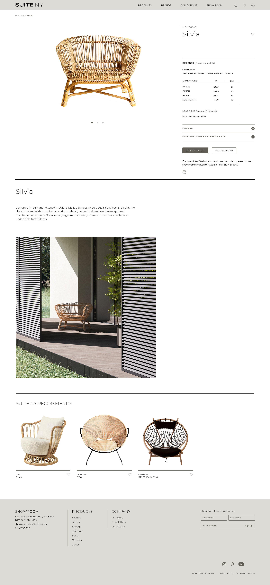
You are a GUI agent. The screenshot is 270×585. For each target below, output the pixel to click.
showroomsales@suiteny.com (199, 164)
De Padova (189, 27)
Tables (76, 522)
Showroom (214, 5)
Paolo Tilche (202, 63)
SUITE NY (209, 573)
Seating (76, 517)
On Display (118, 526)
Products (145, 5)
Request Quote (195, 150)
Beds (75, 535)
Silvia (29, 15)
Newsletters (119, 522)
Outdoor (77, 540)
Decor (75, 544)
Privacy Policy (226, 573)
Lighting (77, 531)
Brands (166, 5)
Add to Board (224, 150)
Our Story (117, 517)
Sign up (249, 525)
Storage (76, 526)
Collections (189, 5)
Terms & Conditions (245, 573)
